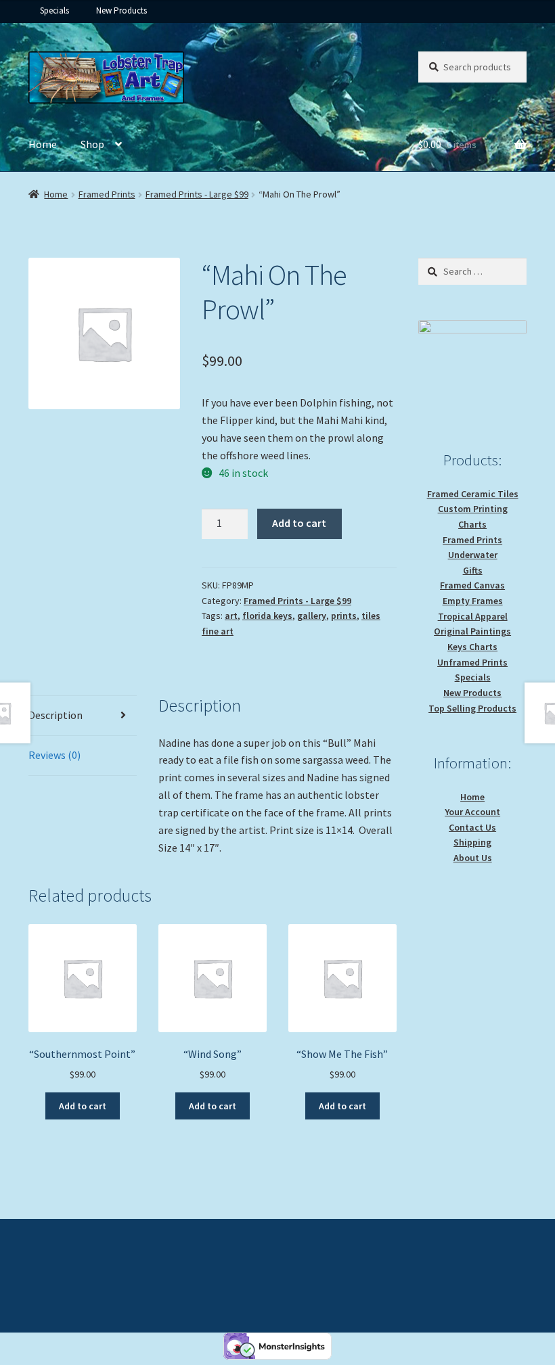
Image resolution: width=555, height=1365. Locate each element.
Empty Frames (473, 601)
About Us (472, 858)
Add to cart (299, 523)
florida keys (267, 615)
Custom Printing (473, 509)
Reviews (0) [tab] (54, 755)
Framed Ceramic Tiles (472, 494)
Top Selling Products (472, 708)
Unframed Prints (472, 662)
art (231, 615)
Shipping (472, 842)
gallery (311, 615)
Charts (472, 524)
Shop (92, 144)
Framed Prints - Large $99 (197, 194)
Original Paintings (472, 631)
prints (344, 615)
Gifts (473, 570)
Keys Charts (472, 647)
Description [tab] (55, 715)
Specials (54, 10)
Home (42, 144)
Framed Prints (107, 194)
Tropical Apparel (473, 616)
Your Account (472, 812)
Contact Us (472, 827)
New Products (121, 10)
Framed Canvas (472, 585)
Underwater (472, 555)
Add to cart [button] (82, 1106)
